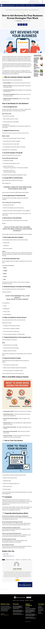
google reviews (17, 559)
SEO (12, 57)
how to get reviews (24, 559)
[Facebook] (42, 0)
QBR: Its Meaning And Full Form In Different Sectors (25, 585)
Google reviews (13, 213)
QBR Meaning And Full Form (8, 556)
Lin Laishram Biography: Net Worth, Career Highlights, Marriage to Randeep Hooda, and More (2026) (36, 60)
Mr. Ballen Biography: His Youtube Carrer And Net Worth (37, 71)
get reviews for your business (9, 559)
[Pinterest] (24, 24)
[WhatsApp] (26, 24)
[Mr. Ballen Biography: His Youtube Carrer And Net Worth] (41, 71)
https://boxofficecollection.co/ (17, 570)
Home (7, 9)
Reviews (10, 9)
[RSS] (42, 3)
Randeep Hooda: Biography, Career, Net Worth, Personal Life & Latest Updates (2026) (37, 66)
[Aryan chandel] (17, 564)
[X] (21, 24)
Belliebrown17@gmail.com (5, 614)
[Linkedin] (42, 2)
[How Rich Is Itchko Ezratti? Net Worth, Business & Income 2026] (41, 74)
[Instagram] (18, 580)
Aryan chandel (18, 20)
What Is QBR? (6, 554)
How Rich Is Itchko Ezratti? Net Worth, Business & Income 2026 (36, 75)
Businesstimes (3, 605)
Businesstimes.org (28, 621)
